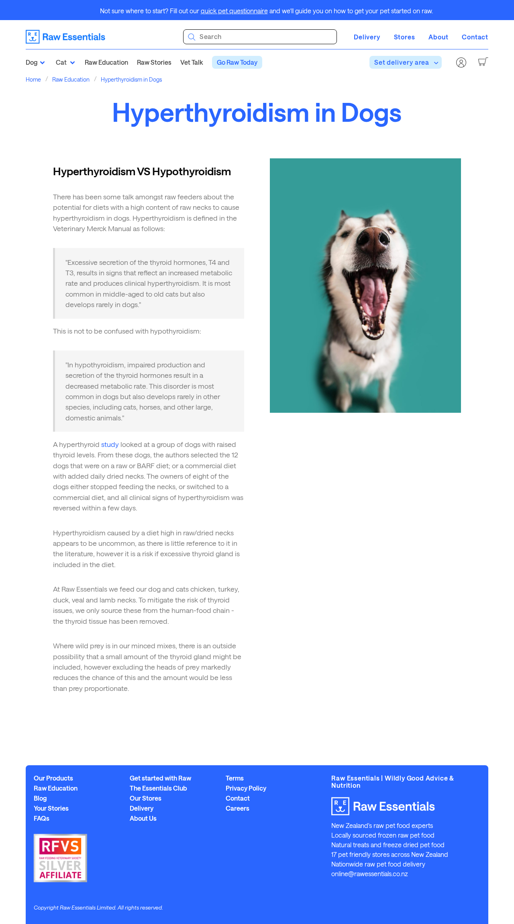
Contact (475, 37)
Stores (404, 37)
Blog (40, 798)
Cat (61, 62)
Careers (237, 808)
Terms (235, 778)
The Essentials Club (158, 788)
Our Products (53, 778)
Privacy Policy (246, 788)
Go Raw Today (237, 62)
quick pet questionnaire (234, 10)
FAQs (41, 818)
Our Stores (145, 798)
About (438, 37)
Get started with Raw (160, 778)
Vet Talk (191, 62)
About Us (143, 818)
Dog (32, 62)
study (110, 444)
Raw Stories (154, 62)
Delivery (367, 37)
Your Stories (51, 808)
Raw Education (106, 62)
